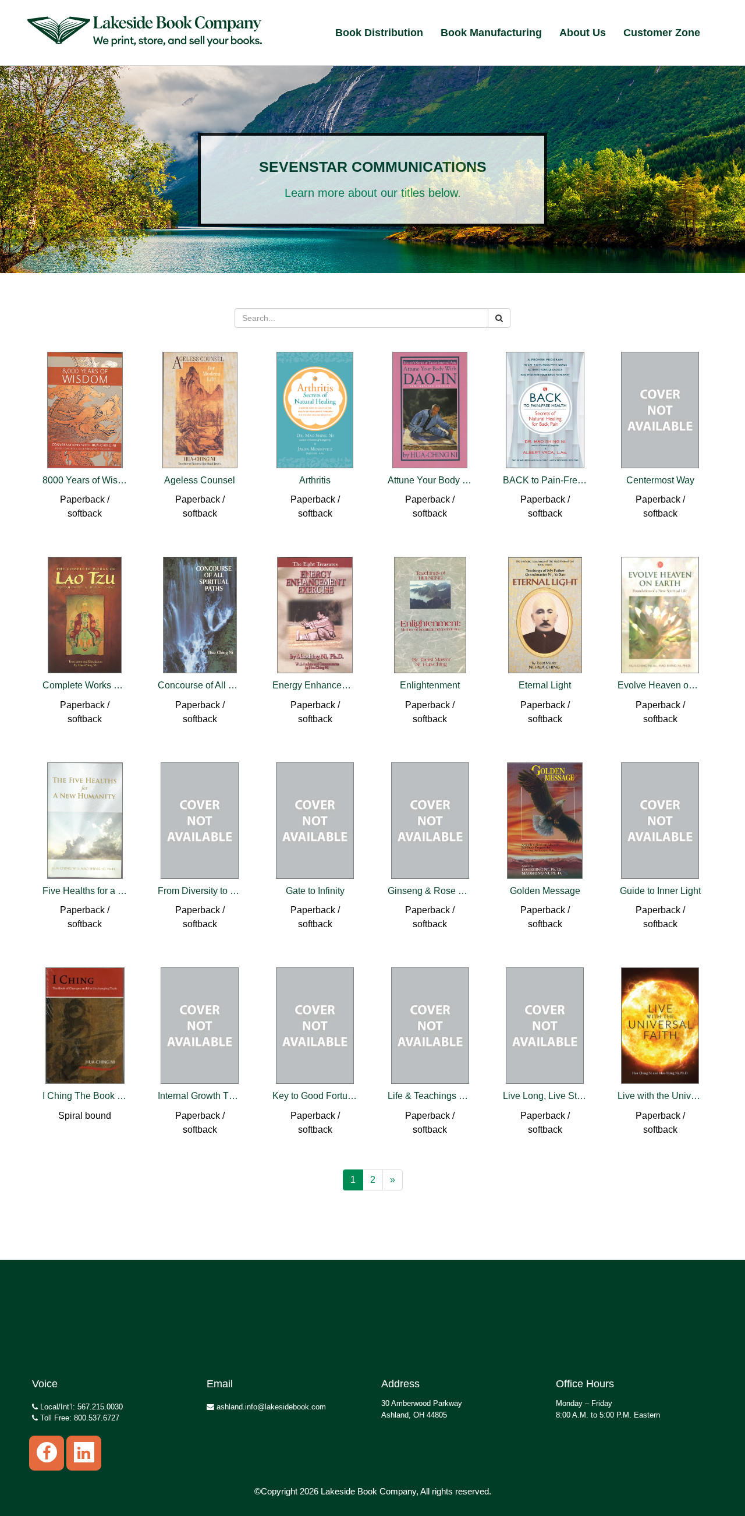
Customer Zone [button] (661, 32)
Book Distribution (379, 32)
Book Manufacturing (491, 32)
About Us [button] (582, 32)
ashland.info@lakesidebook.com (270, 1406)
